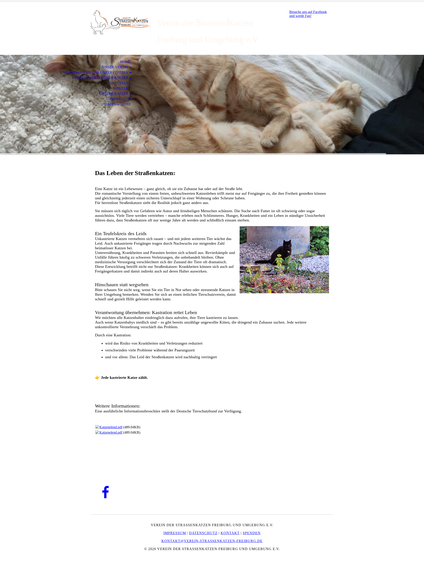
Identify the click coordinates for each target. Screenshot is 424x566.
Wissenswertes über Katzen (100, 78)
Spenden (252, 533)
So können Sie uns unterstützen (96, 72)
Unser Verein (115, 67)
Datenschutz (117, 104)
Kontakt (122, 88)
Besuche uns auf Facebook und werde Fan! (308, 14)
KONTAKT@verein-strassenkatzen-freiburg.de (212, 541)
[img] (120, 21)
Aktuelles (120, 83)
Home (125, 62)
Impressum (120, 99)
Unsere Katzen (113, 93)
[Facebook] (105, 493)
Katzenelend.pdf (110, 427)
